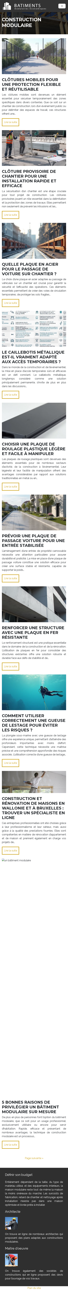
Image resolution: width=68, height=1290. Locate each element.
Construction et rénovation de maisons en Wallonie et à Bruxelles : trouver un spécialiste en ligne (33, 808)
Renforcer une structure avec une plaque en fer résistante (33, 632)
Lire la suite (10, 122)
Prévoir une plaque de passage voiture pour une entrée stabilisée (33, 540)
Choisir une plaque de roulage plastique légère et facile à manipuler (33, 449)
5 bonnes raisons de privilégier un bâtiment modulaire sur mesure (30, 1107)
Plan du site (34, 1288)
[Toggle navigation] (62, 6)
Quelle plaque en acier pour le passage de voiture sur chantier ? (30, 269)
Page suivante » (34, 1158)
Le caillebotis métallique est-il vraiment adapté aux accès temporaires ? (33, 357)
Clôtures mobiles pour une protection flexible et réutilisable (31, 84)
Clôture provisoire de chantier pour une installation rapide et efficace (29, 178)
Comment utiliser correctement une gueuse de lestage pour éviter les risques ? (33, 722)
